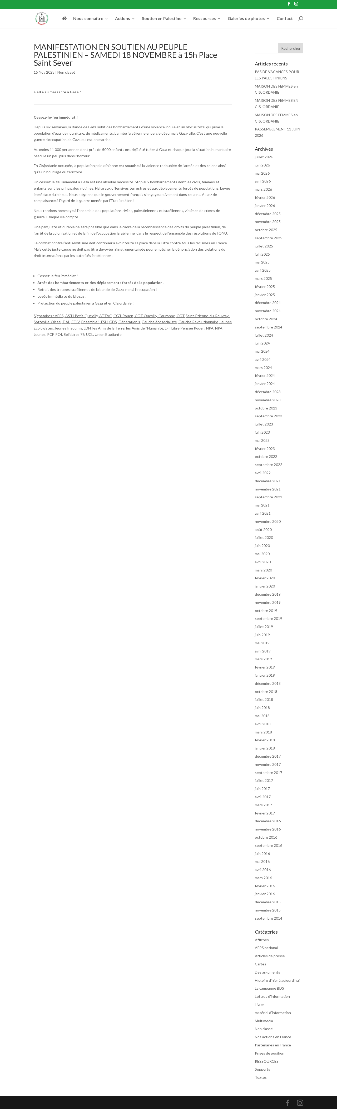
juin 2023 (262, 432)
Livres (260, 1004)
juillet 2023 (264, 424)
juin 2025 (262, 254)
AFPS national (266, 947)
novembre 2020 (268, 521)
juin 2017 (262, 788)
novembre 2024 (268, 310)
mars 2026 (263, 189)
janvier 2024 (265, 383)
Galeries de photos (246, 19)
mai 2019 (262, 643)
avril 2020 (263, 562)
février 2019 (265, 667)
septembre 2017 (268, 772)
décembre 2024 (268, 302)
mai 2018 (262, 715)
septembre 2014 (268, 918)
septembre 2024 (268, 327)
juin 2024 (262, 343)
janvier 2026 (265, 205)
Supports (262, 1069)
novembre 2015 (268, 910)
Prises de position (269, 1053)
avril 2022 (263, 472)
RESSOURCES (267, 1061)
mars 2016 (263, 877)
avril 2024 (263, 359)
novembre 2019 (268, 602)
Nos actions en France (273, 1037)
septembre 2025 (268, 238)
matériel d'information (273, 1012)
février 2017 (265, 813)
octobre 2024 (266, 319)
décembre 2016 (268, 821)
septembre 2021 (268, 497)
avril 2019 (263, 651)
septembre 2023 (268, 416)
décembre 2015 (268, 902)
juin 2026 (262, 165)
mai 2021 (262, 505)
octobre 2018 (266, 691)
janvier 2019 (265, 675)
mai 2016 (262, 861)
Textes (261, 1077)
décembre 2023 (268, 391)
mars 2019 (263, 659)
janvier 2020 (265, 586)
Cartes (260, 964)
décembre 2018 (268, 683)
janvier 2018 (265, 748)
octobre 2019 (266, 610)
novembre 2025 (268, 221)
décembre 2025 (268, 213)
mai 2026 (262, 173)
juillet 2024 (264, 335)
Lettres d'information (272, 996)
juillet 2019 (264, 626)
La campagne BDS (269, 988)
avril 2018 (263, 724)
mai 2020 (262, 553)
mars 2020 (263, 570)
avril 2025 (263, 270)
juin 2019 (262, 634)
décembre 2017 (268, 756)
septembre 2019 (268, 618)
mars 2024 (263, 367)
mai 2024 (262, 351)
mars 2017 (263, 805)
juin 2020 (262, 545)
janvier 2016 (265, 894)
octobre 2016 (266, 837)
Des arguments (267, 972)
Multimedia (264, 1021)
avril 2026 (263, 181)
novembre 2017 (268, 764)
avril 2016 (263, 869)
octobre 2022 (266, 456)
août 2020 (263, 529)
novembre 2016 (268, 829)
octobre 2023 (266, 408)
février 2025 (265, 286)
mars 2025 (263, 278)
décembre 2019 (268, 594)
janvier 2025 (265, 294)
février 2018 (265, 740)
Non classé (66, 72)
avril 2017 (263, 796)
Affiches (262, 940)
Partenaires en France (273, 1045)
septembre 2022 (268, 464)
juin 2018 (262, 707)
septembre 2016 (268, 845)
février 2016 (265, 886)
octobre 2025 (266, 229)
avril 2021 (263, 513)
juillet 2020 (264, 537)
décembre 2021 (268, 481)
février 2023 (265, 448)
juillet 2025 (264, 246)
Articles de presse (270, 956)
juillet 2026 (264, 157)
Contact (285, 19)
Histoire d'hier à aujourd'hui (277, 980)
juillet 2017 (264, 780)
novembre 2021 (268, 489)
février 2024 (265, 375)
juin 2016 (262, 853)
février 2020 (265, 578)
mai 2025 (262, 262)
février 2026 (265, 197)
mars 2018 (263, 732)
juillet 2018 (264, 699)
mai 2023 (262, 440)
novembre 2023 (268, 400)
